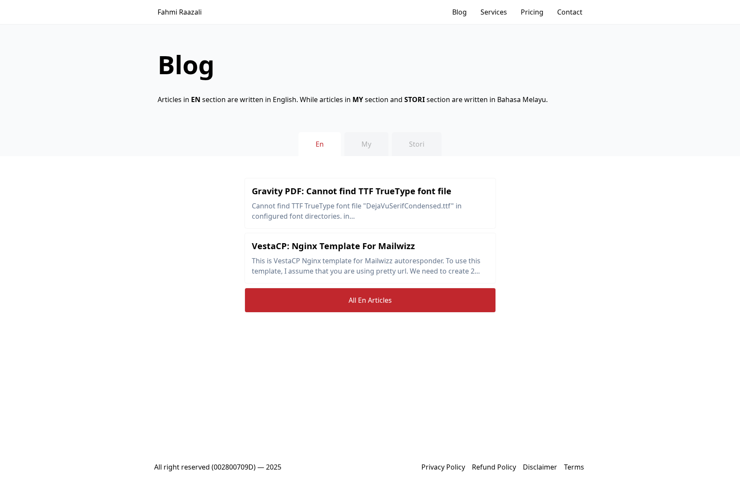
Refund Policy (494, 467)
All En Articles (370, 300)
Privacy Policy (443, 467)
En (320, 144)
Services (493, 12)
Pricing (532, 12)
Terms (574, 467)
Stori (416, 144)
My (366, 144)
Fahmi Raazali (180, 12)
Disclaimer (540, 467)
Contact (569, 12)
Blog (459, 12)
